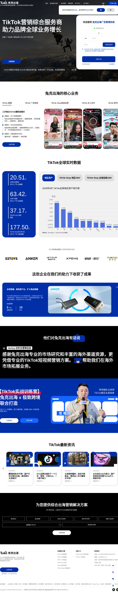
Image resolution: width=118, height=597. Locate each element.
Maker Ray (70, 584)
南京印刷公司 (23, 584)
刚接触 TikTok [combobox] (31, 525)
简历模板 (16, 584)
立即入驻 (99, 59)
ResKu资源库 (108, 584)
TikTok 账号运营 (62, 565)
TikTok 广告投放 (62, 559)
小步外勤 (52, 584)
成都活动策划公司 (61, 584)
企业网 (76, 584)
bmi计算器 (45, 584)
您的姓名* (13, 519)
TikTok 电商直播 (62, 554)
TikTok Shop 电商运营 (63, 568)
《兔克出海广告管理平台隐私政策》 (94, 51)
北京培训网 (31, 584)
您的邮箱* (37, 519)
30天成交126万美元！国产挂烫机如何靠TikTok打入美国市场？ (104, 476)
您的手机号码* (86, 519)
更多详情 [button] (29, 420)
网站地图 (47, 589)
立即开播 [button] (11, 144)
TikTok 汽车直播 (62, 557)
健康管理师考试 (7, 584)
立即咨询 (62, 532)
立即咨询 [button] (11, 61)
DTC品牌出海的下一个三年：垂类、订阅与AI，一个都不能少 (47, 476)
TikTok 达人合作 (62, 562)
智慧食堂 (38, 584)
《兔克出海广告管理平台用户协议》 (103, 49)
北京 (95, 565)
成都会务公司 (99, 584)
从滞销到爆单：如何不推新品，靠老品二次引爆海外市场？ (75, 476)
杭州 (99, 565)
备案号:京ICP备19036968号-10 (59, 589)
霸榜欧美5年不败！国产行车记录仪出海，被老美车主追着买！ (19, 476)
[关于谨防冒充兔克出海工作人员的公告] (113, 565)
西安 (102, 565)
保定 (109, 565)
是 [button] (101, 10)
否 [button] (110, 10)
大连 (106, 565)
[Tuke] (16, 2)
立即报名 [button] (9, 420)
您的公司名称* (62, 519)
